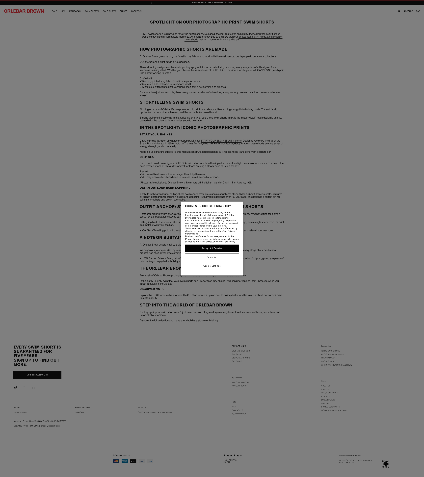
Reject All (212, 257)
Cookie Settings (212, 265)
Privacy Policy (192, 239)
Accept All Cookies (212, 248)
